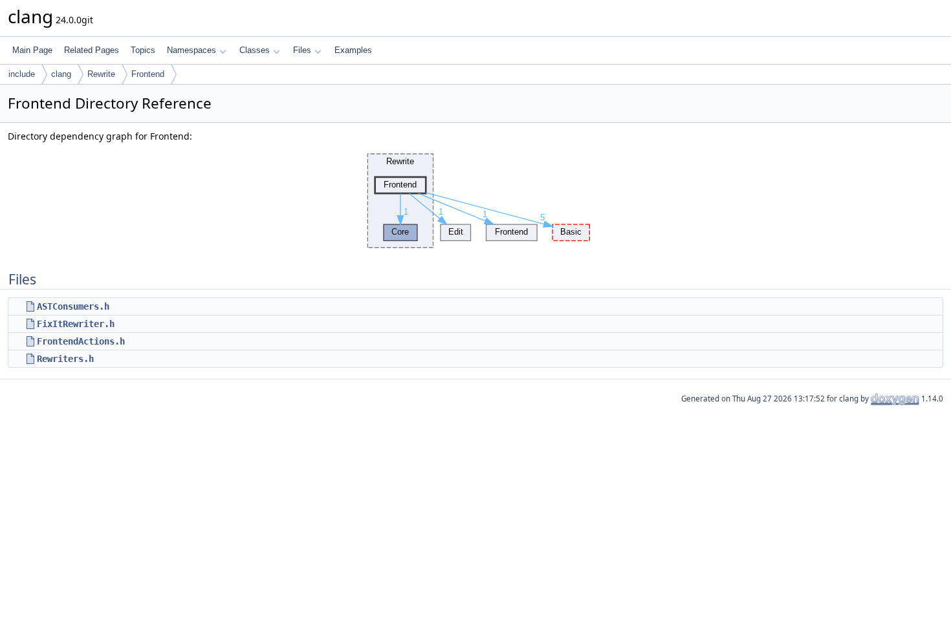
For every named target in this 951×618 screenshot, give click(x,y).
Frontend (147, 74)
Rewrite (101, 74)
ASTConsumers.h (73, 306)
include (21, 74)
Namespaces (191, 50)
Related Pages (91, 50)
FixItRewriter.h (76, 324)
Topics (143, 50)
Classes (254, 50)
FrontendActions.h (81, 341)
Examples (353, 50)
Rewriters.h (65, 359)
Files (302, 50)
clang (61, 74)
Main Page (32, 50)
